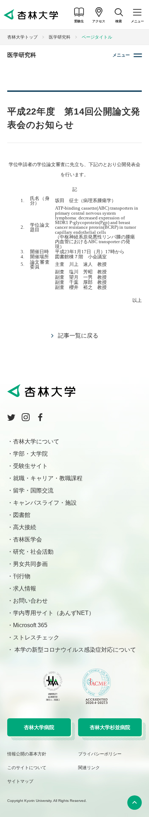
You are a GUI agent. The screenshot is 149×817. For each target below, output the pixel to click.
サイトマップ (20, 781)
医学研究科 (60, 37)
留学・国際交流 (33, 490)
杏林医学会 (27, 539)
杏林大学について (36, 441)
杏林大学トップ (22, 37)
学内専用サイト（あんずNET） (53, 613)
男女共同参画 (30, 564)
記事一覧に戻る (78, 335)
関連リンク (89, 767)
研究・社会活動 (33, 552)
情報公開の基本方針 (26, 753)
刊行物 (21, 576)
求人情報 (24, 588)
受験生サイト (30, 466)
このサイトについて (26, 767)
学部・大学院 (30, 454)
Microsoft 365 (30, 625)
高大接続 (24, 527)
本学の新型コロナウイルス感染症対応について (74, 650)
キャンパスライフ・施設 (45, 503)
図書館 (21, 515)
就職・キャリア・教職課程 (47, 478)
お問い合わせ (30, 601)
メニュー (121, 55)
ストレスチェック (36, 637)
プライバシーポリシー (100, 753)
